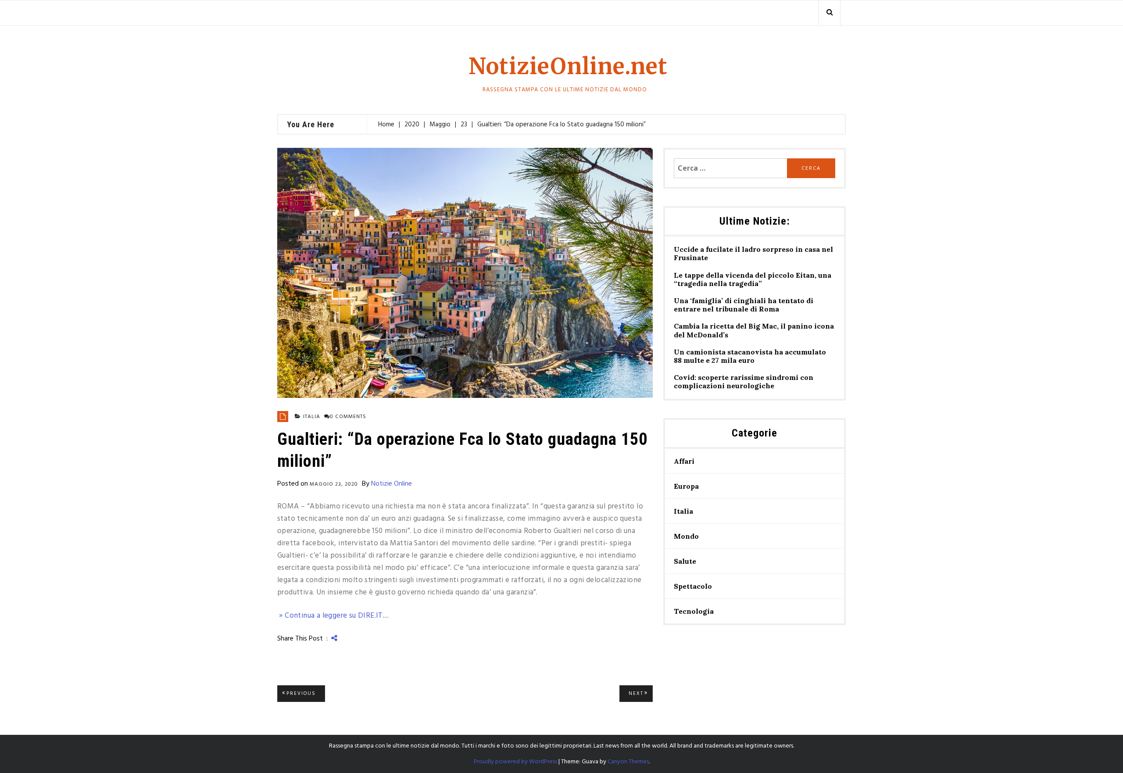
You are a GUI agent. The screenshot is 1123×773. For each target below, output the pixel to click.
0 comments (348, 416)
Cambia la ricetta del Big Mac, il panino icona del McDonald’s (754, 330)
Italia (311, 416)
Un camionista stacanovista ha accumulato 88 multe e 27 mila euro (750, 356)
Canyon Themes (628, 762)
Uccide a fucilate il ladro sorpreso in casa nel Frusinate (753, 253)
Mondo (686, 536)
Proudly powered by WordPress (515, 762)
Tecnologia (694, 611)
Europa (686, 486)
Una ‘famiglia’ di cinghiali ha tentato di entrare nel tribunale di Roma (743, 305)
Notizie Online (391, 484)
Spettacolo (693, 586)
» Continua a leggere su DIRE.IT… (333, 616)
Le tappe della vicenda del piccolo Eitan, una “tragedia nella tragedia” (752, 279)
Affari (684, 461)
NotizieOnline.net (568, 66)
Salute (685, 561)
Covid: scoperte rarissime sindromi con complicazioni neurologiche (743, 381)
